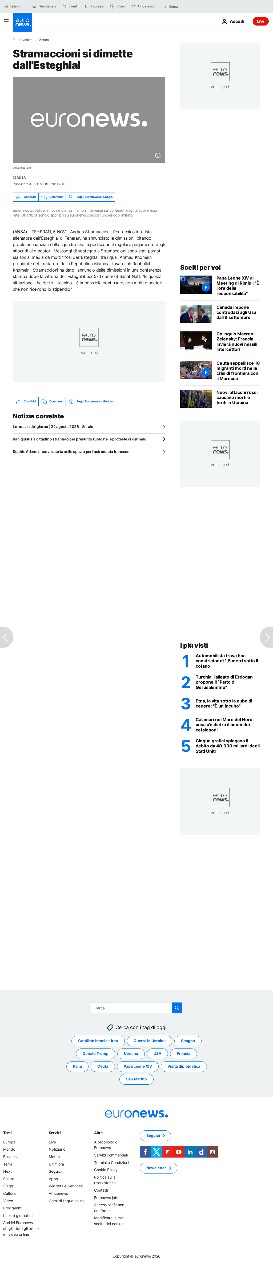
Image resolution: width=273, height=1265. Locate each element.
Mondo (43, 39)
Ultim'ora (56, 1164)
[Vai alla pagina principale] (22, 22)
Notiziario (57, 1149)
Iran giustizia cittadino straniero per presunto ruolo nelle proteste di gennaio (79, 439)
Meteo (54, 1156)
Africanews (58, 1193)
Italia (77, 1066)
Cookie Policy (106, 1169)
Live (260, 21)
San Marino (136, 1079)
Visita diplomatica (183, 1066)
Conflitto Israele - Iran (98, 1041)
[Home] (14, 39)
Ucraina (131, 1053)
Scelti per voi (200, 267)
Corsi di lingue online (67, 1201)
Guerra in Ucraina (150, 1041)
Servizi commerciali (111, 1155)
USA (157, 1053)
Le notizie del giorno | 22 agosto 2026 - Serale (53, 426)
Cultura (9, 1193)
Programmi (12, 1208)
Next (7, 1171)
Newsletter (156, 1168)
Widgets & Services (66, 1186)
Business (10, 1156)
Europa (9, 1142)
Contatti (101, 1190)
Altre (98, 1132)
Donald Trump (96, 1053)
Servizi (55, 1132)
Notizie (27, 39)
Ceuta (102, 1066)
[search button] (164, 6)
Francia (183, 1053)
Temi (7, 1132)
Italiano (15, 6)
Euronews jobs (106, 1197)
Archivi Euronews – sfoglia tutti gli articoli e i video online (21, 1229)
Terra (7, 1164)
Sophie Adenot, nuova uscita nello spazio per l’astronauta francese (71, 451)
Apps (53, 1178)
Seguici (55, 1171)
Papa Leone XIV (138, 1066)
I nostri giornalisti (18, 1215)
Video (8, 1201)
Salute (8, 1178)
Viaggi (8, 1186)
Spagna (188, 1041)
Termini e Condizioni (111, 1162)
